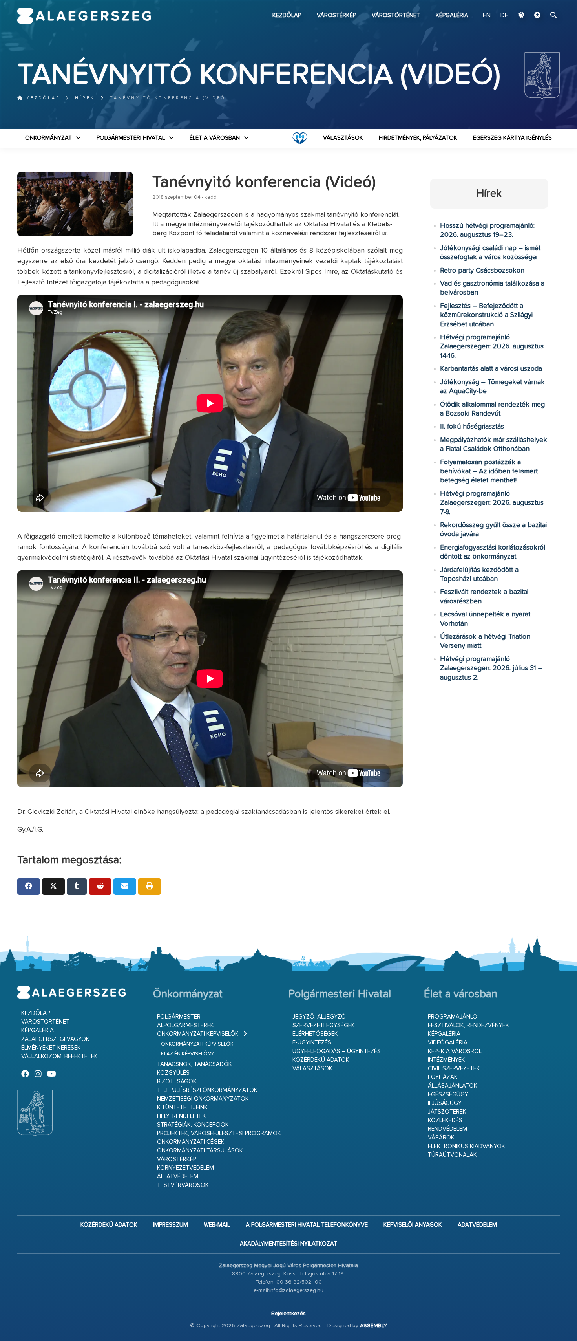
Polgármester (179, 1017)
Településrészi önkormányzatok (207, 1090)
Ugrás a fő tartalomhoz (540, 3)
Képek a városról (455, 1051)
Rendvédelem (447, 1129)
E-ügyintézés (311, 1043)
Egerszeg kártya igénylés (512, 138)
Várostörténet (396, 15)
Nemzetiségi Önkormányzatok (203, 1099)
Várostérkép (336, 15)
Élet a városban (215, 138)
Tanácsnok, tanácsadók (194, 1064)
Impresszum (170, 1225)
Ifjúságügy (445, 1103)
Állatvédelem (177, 1177)
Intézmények (446, 1060)
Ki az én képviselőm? (187, 1054)
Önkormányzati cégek (191, 1142)
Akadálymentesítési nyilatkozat (288, 1244)
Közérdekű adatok (320, 1060)
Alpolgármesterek (185, 1025)
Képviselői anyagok (412, 1225)
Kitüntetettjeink (182, 1107)
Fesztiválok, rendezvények (468, 1025)
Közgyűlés (173, 1073)
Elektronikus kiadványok (466, 1146)
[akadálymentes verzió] (537, 16)
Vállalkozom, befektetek (59, 1056)
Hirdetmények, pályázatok (418, 138)
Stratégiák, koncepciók (193, 1125)
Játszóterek (447, 1112)
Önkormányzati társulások (200, 1151)
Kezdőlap (286, 15)
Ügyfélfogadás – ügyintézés (336, 1051)
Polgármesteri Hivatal (131, 138)
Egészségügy (448, 1094)
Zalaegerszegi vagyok (55, 1039)
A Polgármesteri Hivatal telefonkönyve (307, 1225)
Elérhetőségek (315, 1034)
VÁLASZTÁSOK (343, 138)
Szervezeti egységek (323, 1025)
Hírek (85, 98)
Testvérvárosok (183, 1185)
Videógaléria (447, 1043)
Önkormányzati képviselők (198, 1034)
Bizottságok (177, 1082)
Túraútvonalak (452, 1155)
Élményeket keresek (51, 1048)
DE (504, 16)
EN (487, 16)
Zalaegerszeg (84, 15)
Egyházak (443, 1077)
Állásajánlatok (452, 1086)
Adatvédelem (477, 1225)
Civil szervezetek (454, 1069)
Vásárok (441, 1138)
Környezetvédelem (185, 1168)
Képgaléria (452, 15)
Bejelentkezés (288, 1313)
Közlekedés (445, 1120)
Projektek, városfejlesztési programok (219, 1133)
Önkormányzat (48, 138)
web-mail (217, 1225)
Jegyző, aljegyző (319, 1017)
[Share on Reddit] (100, 886)
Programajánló (452, 1017)
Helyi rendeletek (181, 1116)
